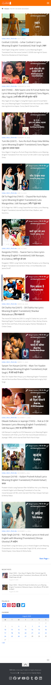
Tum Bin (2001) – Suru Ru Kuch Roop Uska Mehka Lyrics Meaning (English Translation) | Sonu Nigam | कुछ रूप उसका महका (25, 144)
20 (25, 633)
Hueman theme (36, 673)
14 (32, 630)
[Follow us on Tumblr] (32, 678)
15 (39, 630)
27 (25, 636)
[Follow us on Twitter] (19, 678)
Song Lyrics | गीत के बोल (9, 39)
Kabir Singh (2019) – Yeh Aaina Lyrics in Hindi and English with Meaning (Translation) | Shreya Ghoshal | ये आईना (25, 538)
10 (5, 630)
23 (46, 633)
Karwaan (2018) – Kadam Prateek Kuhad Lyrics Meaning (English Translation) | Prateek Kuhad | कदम (24, 480)
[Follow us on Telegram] (36, 678)
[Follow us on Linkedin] (40, 678)
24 (5, 636)
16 (46, 630)
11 (12, 630)
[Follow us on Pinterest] (27, 678)
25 (12, 636)
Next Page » (44, 558)
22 (39, 633)
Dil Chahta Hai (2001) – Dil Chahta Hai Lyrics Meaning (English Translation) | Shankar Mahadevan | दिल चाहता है (23, 311)
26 (19, 636)
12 (19, 630)
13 (25, 630)
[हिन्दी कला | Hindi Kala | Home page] (8, 3)
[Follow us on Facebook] (14, 678)
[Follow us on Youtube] (23, 678)
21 (32, 633)
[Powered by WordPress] (18, 673)
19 (19, 633)
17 (5, 633)
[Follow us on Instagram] (10, 678)
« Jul (3, 643)
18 (12, 633)
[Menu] (48, 3)
